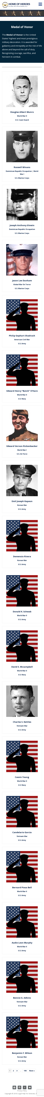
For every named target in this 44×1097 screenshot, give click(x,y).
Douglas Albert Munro (22, 112)
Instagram (19, 1087)
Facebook (14, 1087)
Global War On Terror (22, 284)
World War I (22, 450)
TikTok (24, 1087)
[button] (41, 4)
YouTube (30, 1087)
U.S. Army (22, 343)
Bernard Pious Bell (22, 887)
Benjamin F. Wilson (22, 1053)
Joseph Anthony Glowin (22, 225)
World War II (22, 116)
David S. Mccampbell (22, 666)
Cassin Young (22, 777)
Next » (32, 1071)
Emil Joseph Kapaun (22, 501)
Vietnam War (22, 726)
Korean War (22, 505)
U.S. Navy (22, 399)
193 (25, 1071)
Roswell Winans (22, 167)
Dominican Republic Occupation (19, 171)
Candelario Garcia (22, 832)
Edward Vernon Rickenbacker (22, 446)
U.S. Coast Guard (22, 120)
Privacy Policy (22, 1091)
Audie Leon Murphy (22, 942)
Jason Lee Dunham (22, 280)
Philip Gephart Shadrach (22, 335)
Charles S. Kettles (22, 722)
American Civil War (22, 339)
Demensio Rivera (22, 556)
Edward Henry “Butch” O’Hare (22, 391)
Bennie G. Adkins (22, 997)
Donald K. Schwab (22, 611)
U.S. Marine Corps (22, 178)
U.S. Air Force (22, 454)
